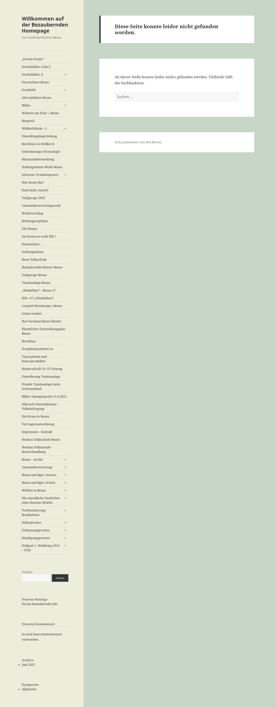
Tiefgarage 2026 (33, 198)
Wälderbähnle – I (34, 128)
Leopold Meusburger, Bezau (42, 306)
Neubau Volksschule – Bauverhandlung (37, 449)
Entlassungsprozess (36, 530)
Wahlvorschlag (32, 213)
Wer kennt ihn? (33, 182)
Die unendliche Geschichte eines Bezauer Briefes (41, 500)
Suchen (27, 572)
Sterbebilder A (32, 74)
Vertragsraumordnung (38, 424)
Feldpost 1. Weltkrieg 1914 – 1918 (41, 548)
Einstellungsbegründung (39, 136)
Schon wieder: (32, 313)
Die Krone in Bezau (35, 416)
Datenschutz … (32, 244)
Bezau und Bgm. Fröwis (38, 483)
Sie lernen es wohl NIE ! (39, 236)
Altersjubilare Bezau (36, 98)
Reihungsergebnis (35, 221)
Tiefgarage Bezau (34, 275)
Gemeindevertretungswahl (41, 206)
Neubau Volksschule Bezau (41, 439)
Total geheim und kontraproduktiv (34, 359)
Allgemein (29, 689)
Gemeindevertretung (37, 467)
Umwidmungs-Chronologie (41, 152)
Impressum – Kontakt (37, 432)
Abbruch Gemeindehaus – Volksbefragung (40, 406)
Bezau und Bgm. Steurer (39, 475)
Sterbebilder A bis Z (36, 67)
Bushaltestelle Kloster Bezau (42, 267)
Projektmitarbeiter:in (37, 349)
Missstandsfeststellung (38, 159)
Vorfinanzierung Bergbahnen (33, 512)
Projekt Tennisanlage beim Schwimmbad (41, 386)
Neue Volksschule (34, 259)
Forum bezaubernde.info (39, 604)
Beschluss (28, 341)
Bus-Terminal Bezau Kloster (42, 321)
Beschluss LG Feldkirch (38, 144)
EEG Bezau (29, 229)
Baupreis (28, 121)
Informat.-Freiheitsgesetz (40, 175)
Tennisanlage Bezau (36, 283)
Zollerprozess (31, 522)
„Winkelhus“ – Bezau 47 (39, 290)
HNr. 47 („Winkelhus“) (38, 298)
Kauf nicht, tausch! (35, 190)
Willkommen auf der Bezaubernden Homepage (45, 24)
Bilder (26, 105)
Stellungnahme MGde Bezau (42, 167)
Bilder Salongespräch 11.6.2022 (44, 396)
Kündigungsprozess (36, 538)
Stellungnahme (33, 252)
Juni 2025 (28, 665)
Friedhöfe (29, 90)
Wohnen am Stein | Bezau (40, 113)
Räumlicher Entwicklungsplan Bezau (43, 331)
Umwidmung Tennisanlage (41, 376)
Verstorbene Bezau (35, 82)
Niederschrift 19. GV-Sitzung (42, 369)
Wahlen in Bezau (34, 490)
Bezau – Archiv (32, 459)
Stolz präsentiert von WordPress (138, 142)
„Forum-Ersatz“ (33, 59)
